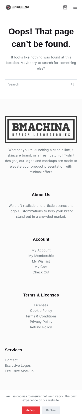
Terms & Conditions (41, 316)
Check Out (41, 272)
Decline (51, 410)
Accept (31, 410)
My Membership (41, 256)
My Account (41, 250)
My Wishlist (41, 261)
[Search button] (72, 84)
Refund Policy (41, 327)
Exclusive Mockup (19, 371)
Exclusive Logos (18, 365)
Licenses (41, 305)
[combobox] (36, 84)
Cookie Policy (41, 310)
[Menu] (75, 7)
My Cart (41, 267)
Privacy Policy (41, 322)
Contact (11, 360)
